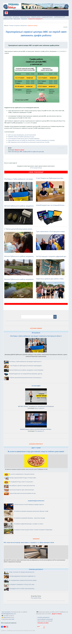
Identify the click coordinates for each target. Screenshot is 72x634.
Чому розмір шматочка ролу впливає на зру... (22, 493)
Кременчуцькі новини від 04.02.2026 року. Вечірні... (36, 429)
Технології (24, 19)
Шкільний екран (25, 17)
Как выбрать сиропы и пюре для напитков (22, 485)
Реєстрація (34, 168)
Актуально (16, 17)
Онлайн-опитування (43, 617)
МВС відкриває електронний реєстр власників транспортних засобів (28, 142)
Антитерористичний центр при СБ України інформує (23, 138)
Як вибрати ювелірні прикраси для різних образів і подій (31, 511)
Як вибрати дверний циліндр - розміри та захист (28, 524)
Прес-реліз (17, 19)
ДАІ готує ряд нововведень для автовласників (22, 135)
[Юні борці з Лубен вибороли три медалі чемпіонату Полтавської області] (36, 352)
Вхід (40, 168)
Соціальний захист (47, 17)
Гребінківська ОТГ (59, 17)
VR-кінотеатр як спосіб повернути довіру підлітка (29, 504)
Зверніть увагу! (35, 17)
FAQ (39, 621)
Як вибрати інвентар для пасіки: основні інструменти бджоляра (33, 529)
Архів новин (8, 17)
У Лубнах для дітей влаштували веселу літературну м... (25, 377)
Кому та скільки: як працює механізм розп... (22, 572)
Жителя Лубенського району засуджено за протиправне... (26, 370)
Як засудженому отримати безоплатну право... (23, 580)
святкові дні (15, 151)
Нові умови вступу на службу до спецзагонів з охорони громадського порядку (31, 140)
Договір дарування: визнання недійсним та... (22, 576)
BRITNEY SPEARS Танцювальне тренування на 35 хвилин (36, 406)
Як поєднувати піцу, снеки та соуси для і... (21, 482)
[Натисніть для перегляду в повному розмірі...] (36, 102)
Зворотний (6, 617)
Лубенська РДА (7, 19)
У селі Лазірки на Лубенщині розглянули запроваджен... (25, 365)
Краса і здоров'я (39, 408)
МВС (21, 151)
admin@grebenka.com (9, 614)
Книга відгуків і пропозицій (45, 619)
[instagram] (7, 627)
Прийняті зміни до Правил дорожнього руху (21, 136)
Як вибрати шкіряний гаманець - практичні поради (29, 518)
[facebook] (2, 627)
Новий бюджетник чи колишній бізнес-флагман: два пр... (26, 374)
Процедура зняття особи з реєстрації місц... (22, 588)
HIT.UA (38, 626)
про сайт (11, 619)
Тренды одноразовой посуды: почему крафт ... (23, 478)
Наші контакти (6, 612)
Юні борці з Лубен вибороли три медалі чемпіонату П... (25, 361)
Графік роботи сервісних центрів (33, 151)
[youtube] (4, 627)
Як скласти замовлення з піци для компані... (22, 474)
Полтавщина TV (39, 431)
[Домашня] (5, 13)
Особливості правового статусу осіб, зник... (22, 584)
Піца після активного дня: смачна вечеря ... (22, 490)
